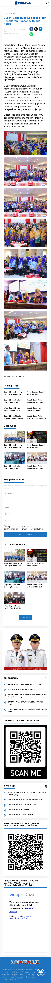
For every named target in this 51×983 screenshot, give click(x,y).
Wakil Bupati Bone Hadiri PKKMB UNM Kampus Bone (12, 409)
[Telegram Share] (40, 29)
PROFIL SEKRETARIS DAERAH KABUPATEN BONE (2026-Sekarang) (27, 695)
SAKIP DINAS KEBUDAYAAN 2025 (21, 810)
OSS (12, 977)
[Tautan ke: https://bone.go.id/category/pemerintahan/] (45, 678)
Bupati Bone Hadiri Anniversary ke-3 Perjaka (35, 409)
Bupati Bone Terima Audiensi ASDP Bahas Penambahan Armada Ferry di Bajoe (36, 401)
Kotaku (5, 977)
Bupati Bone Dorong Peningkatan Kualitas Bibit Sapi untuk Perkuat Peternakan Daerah (13, 393)
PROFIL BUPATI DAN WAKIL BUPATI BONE (24, 684)
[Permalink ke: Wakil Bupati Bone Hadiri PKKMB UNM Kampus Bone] (14, 598)
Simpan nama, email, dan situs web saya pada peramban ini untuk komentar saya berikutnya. (24, 527)
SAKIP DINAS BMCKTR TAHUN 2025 (22, 805)
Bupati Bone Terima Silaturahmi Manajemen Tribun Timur (37, 417)
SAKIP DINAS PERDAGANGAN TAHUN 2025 (25, 800)
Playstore (5, 974)
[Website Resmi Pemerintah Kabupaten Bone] (26, 3)
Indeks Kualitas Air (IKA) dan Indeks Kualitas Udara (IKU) (27, 793)
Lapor (16, 972)
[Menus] (4, 3)
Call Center (26, 972)
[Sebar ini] (31, 29)
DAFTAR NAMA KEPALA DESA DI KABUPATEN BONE (25, 703)
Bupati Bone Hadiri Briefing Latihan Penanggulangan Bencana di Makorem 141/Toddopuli (13, 401)
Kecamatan (6, 972)
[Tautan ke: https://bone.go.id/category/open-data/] (45, 786)
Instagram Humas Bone (26, 977)
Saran (36, 972)
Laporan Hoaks (18, 974)
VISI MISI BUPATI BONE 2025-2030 (22, 689)
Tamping (30, 974)
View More (25, 617)
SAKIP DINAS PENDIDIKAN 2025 (20, 815)
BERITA (6, 33)
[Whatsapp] (31, 34)
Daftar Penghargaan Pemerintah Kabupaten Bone (27, 710)
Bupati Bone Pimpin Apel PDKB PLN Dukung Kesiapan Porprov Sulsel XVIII (13, 417)
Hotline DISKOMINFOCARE (12, 979)
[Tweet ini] (36, 29)
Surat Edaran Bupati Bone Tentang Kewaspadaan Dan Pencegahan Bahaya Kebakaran (36, 393)
